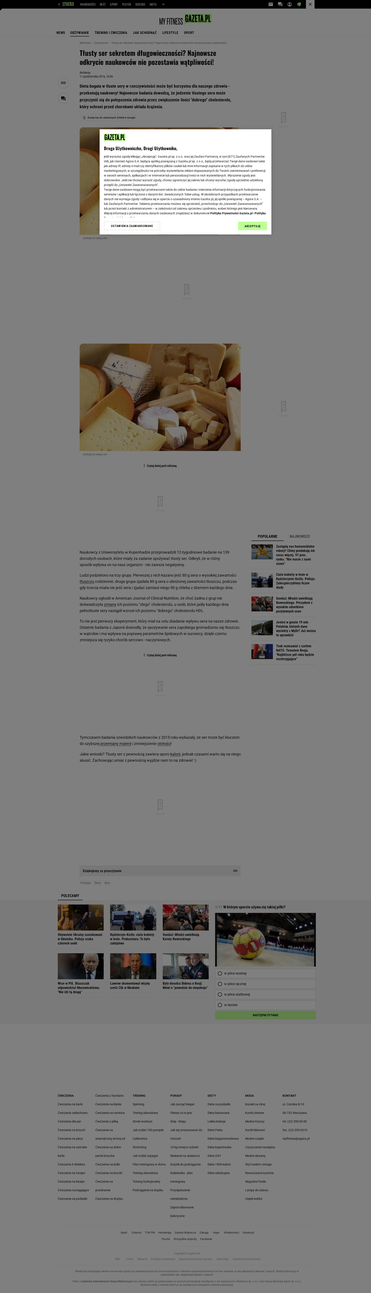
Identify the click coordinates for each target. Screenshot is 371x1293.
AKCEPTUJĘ (253, 226)
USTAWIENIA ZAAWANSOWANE (132, 226)
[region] (185, 182)
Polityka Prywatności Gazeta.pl (231, 213)
